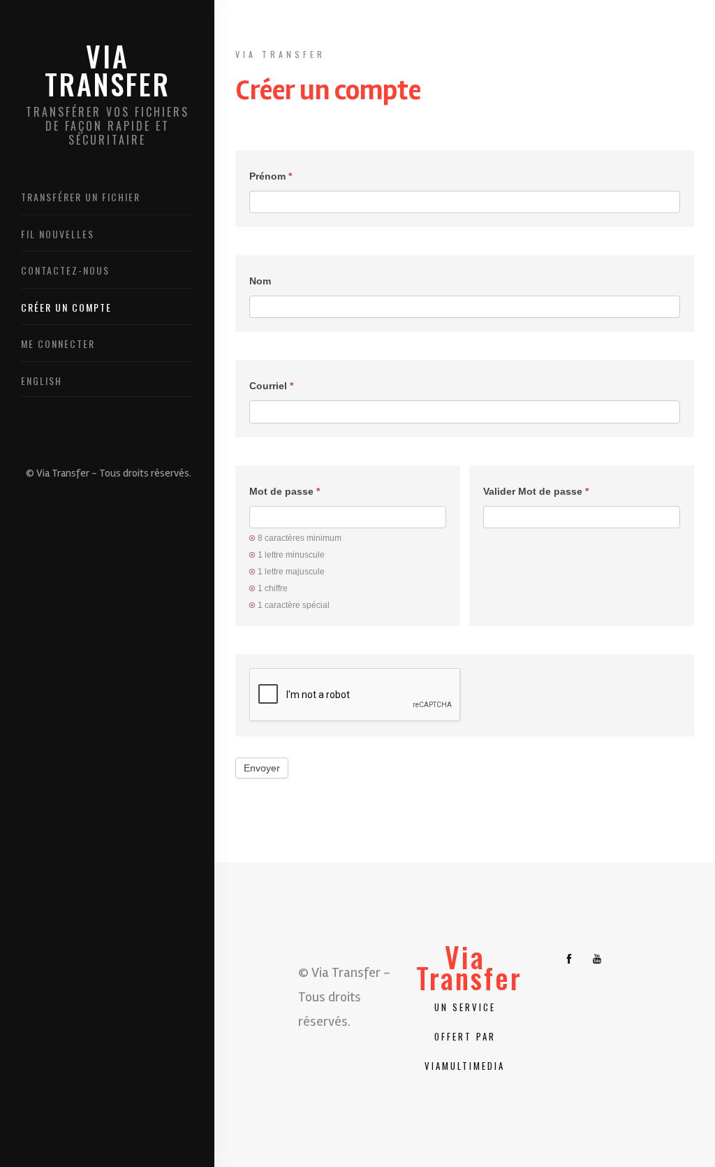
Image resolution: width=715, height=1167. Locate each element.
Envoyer (262, 768)
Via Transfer (107, 94)
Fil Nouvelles (57, 233)
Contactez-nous (65, 270)
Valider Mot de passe (536, 491)
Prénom (270, 176)
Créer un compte (66, 307)
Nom (260, 281)
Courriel (271, 385)
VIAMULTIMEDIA (465, 1066)
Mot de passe (284, 491)
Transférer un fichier (80, 196)
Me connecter (58, 343)
